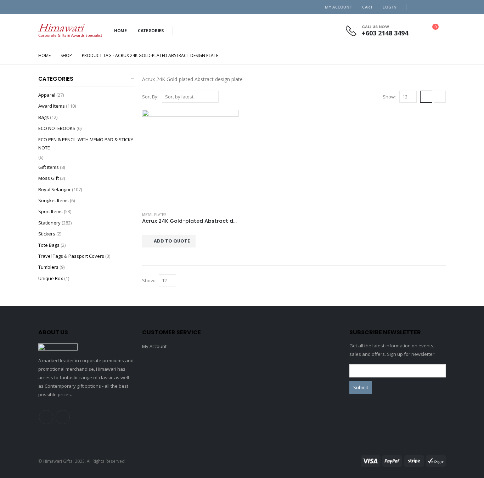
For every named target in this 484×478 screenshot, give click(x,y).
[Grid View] (426, 97)
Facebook (46, 417)
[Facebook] (417, 7)
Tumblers (48, 267)
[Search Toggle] (181, 31)
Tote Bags (49, 245)
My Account (338, 7)
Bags (43, 117)
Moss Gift (48, 178)
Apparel (46, 95)
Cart (367, 7)
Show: (389, 96)
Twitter (63, 417)
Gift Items (48, 167)
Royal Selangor (54, 189)
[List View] (440, 97)
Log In (389, 7)
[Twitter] (429, 7)
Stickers (46, 234)
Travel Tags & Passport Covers (71, 256)
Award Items (51, 106)
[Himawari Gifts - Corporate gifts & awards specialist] (70, 31)
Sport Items (50, 211)
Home (120, 31)
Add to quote (172, 241)
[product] (190, 158)
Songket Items (53, 200)
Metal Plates (154, 214)
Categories (151, 31)
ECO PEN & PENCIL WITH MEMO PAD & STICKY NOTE (85, 143)
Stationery (49, 223)
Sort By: (150, 96)
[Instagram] (440, 7)
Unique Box (50, 278)
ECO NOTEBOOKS (56, 128)
